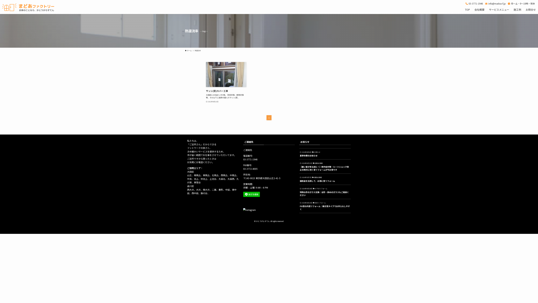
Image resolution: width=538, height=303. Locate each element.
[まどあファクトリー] (29, 8)
